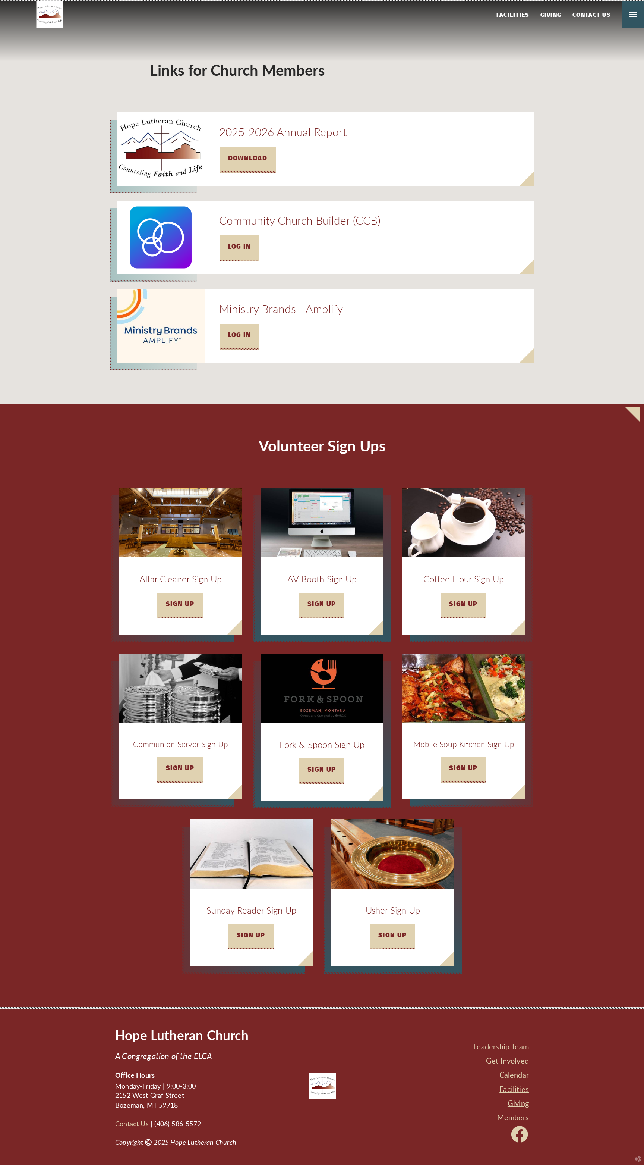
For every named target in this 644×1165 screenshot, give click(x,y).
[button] (321, 605)
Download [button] (248, 158)
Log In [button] (239, 247)
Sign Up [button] (180, 604)
